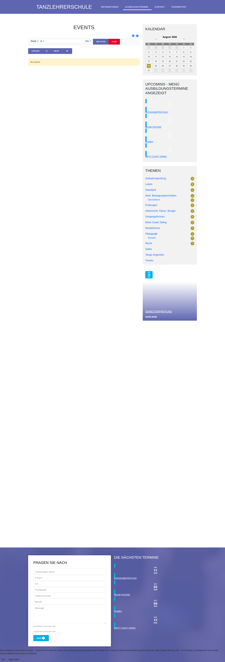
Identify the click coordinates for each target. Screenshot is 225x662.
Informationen (109, 7)
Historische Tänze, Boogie (160, 210)
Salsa (148, 249)
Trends (149, 260)
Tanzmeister (178, 7)
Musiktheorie (153, 127)
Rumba (149, 142)
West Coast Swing (156, 156)
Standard (150, 189)
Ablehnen (14, 659)
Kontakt (160, 7)
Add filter (100, 42)
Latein (148, 184)
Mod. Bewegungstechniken (160, 195)
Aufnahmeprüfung (156, 112)
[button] (34, 41)
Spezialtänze (154, 200)
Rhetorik (152, 238)
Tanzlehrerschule (64, 7)
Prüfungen (151, 205)
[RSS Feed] (133, 35)
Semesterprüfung (158, 311)
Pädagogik (151, 233)
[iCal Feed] (137, 35)
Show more (151, 316)
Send (39, 638)
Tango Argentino (154, 254)
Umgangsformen (155, 216)
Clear (114, 42)
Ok (3, 659)
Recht (148, 243)
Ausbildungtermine (136, 7)
